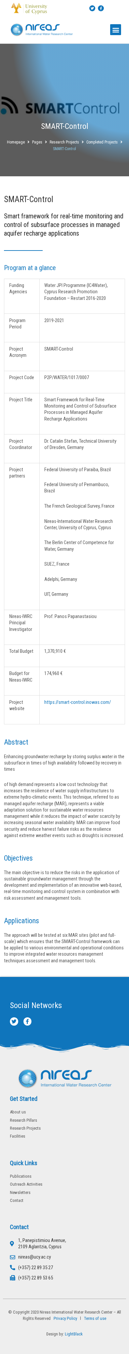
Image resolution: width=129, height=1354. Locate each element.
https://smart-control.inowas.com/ (78, 702)
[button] (115, 29)
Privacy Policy (64, 1318)
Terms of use (95, 1318)
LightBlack (74, 1333)
